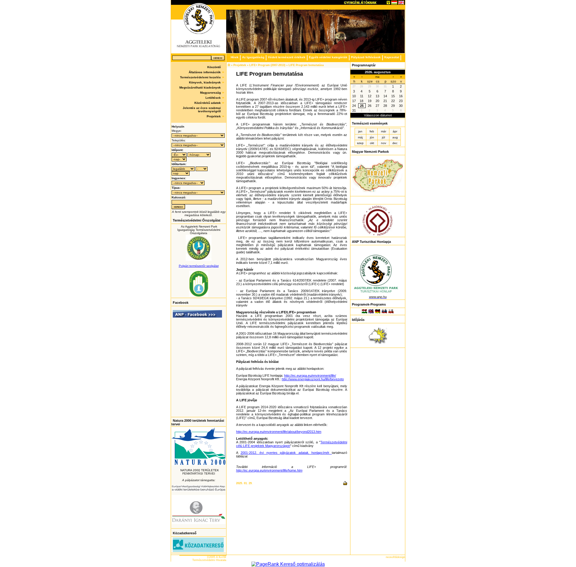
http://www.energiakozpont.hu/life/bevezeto (313, 379)
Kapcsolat (391, 57)
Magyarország (210, 92)
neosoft (390, 557)
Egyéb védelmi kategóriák (328, 57)
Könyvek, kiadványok (205, 82)
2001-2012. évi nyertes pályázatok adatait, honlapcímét (286, 452)
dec (395, 143)
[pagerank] (288, 564)
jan (360, 131)
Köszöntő (214, 67)
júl (383, 137)
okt (372, 143)
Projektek (214, 116)
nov (383, 143)
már (383, 131)
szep (360, 143)
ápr (395, 131)
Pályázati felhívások (366, 57)
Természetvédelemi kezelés (200, 77)
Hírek (234, 57)
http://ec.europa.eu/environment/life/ (310, 375)
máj (360, 137)
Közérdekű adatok (207, 102)
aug (395, 137)
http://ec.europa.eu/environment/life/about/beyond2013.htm (278, 431)
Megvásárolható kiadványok (200, 87)
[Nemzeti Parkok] (377, 191)
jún (372, 137)
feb (372, 131)
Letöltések (213, 97)
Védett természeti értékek (286, 57)
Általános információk (205, 72)
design (401, 557)
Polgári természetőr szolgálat (199, 265)
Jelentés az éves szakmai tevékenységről (202, 109)
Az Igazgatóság (253, 57)
